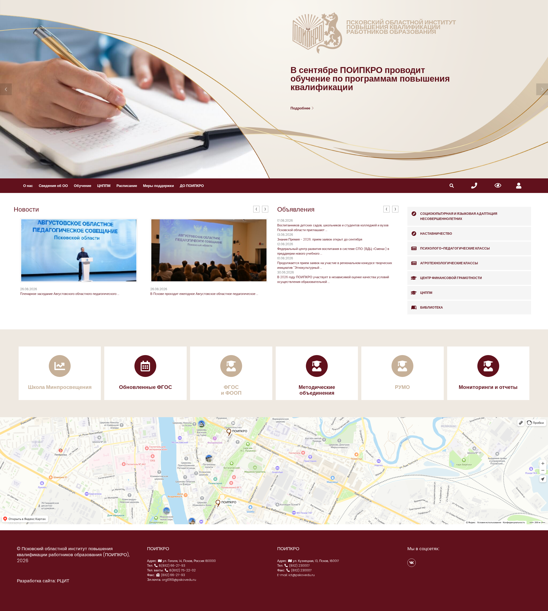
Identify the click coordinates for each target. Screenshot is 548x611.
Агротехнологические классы (449, 263)
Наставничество (436, 233)
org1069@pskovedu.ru (179, 579)
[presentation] (256, 209)
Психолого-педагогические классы (455, 248)
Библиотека (431, 307)
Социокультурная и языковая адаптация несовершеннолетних (458, 216)
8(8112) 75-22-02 (182, 570)
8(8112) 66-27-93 (171, 565)
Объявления (295, 209)
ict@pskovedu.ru (302, 575)
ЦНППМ (103, 185)
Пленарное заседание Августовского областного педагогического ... (69, 293)
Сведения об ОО (53, 185)
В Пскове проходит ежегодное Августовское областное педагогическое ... (204, 293)
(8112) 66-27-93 (172, 575)
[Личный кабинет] (519, 185)
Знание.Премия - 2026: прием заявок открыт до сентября (319, 239)
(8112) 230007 (299, 565)
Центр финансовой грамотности (451, 278)
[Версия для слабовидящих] (498, 185)
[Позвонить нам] (474, 185)
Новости (26, 209)
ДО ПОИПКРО (192, 185)
